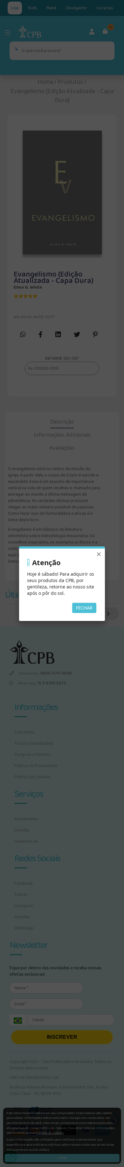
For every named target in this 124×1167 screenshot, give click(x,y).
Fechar (84, 608)
